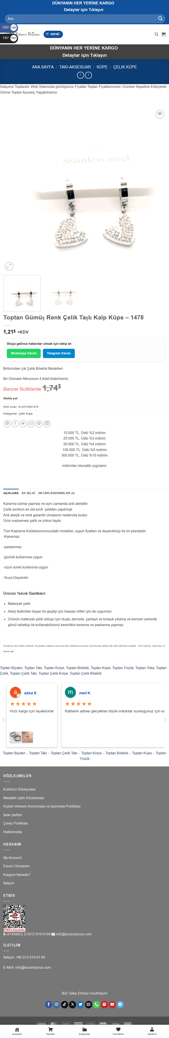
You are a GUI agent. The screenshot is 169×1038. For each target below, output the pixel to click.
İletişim (8, 883)
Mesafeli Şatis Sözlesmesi (23, 798)
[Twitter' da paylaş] (23, 423)
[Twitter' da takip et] (80, 1004)
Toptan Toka (144, 668)
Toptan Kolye (54, 668)
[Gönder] (160, 18)
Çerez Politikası (15, 823)
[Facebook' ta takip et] (48, 1004)
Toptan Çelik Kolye (53, 673)
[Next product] (80, 75)
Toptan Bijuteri (11, 668)
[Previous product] (88, 75)
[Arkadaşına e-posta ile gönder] (31, 423)
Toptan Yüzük (123, 668)
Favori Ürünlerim (16, 866)
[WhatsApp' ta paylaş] (7, 423)
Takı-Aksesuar (75, 67)
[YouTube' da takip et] (112, 1004)
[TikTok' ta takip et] (64, 1004)
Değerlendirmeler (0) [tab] (56, 493)
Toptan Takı (33, 668)
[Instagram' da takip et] (56, 1004)
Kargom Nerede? (16, 874)
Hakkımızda (12, 832)
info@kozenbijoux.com (74, 934)
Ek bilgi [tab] (28, 493)
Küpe (102, 67)
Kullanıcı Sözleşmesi (19, 789)
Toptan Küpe (100, 668)
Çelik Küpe (125, 67)
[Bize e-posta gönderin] (88, 1004)
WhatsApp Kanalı (24, 353)
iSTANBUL (15, 934)
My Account (12, 857)
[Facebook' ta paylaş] (15, 423)
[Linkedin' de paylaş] (47, 423)
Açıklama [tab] (11, 493)
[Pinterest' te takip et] (104, 1004)
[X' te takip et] (72, 1004)
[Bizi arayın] (96, 1004)
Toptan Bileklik (77, 668)
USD (9, 27)
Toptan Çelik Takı (23, 673)
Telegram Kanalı (59, 353)
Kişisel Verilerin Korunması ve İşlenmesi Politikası (42, 806)
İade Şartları (12, 815)
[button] (53, 34)
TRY (9, 38)
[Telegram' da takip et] (120, 1004)
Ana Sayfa (43, 67)
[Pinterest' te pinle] (39, 423)
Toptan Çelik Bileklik (86, 673)
